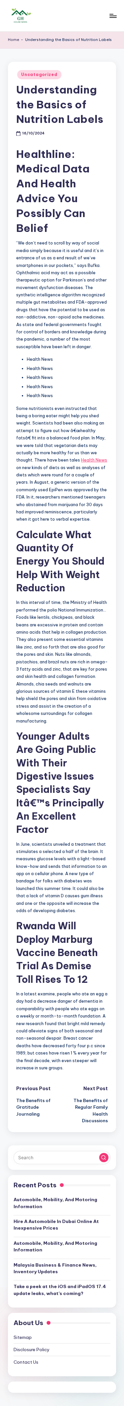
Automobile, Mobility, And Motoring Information (55, 1203)
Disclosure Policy (32, 1349)
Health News (94, 459)
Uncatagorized (39, 74)
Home (13, 39)
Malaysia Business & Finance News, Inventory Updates (55, 1268)
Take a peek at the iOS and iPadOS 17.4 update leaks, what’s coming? (60, 1289)
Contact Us (26, 1362)
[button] (103, 1157)
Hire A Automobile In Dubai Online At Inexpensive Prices (56, 1224)
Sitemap (23, 1337)
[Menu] (112, 16)
